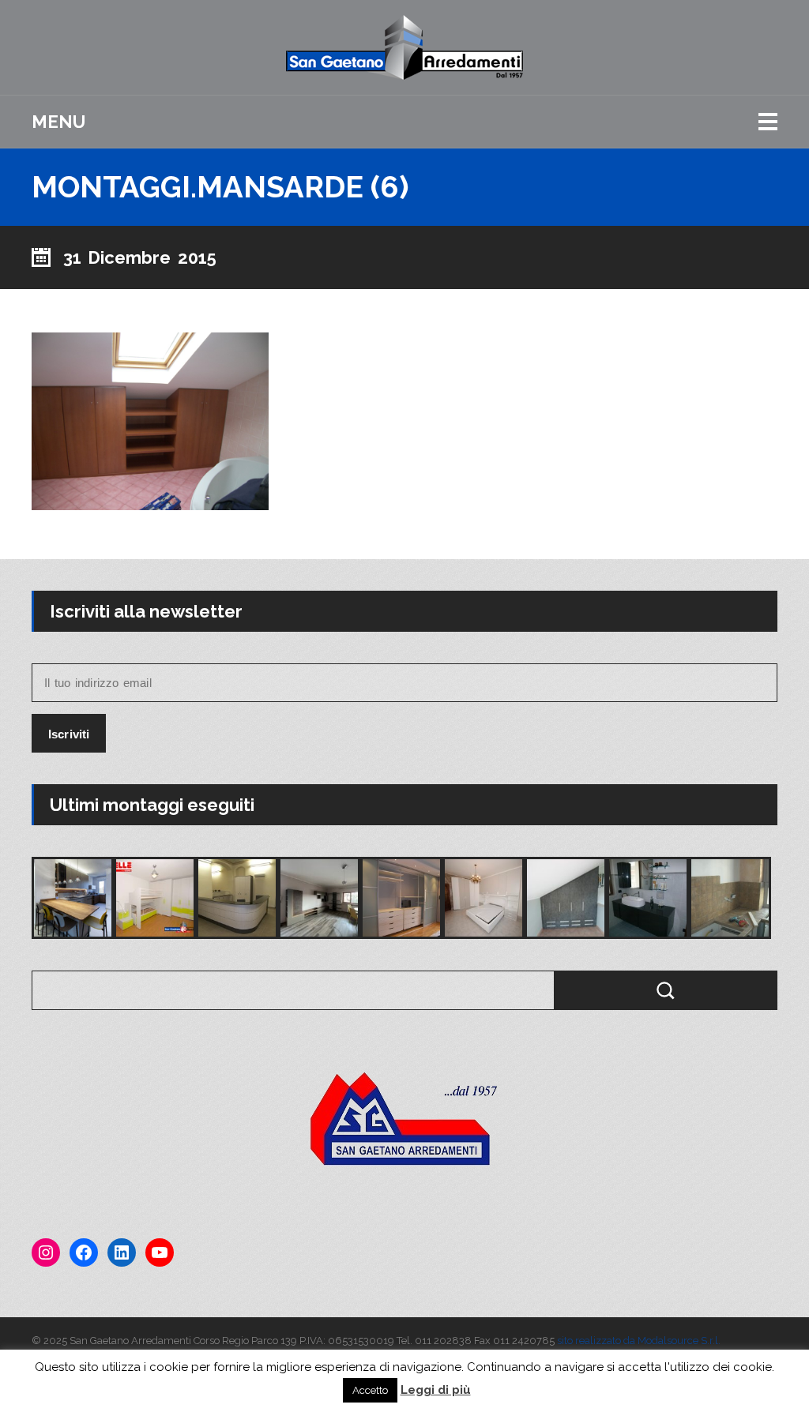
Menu (58, 121)
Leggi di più (436, 1390)
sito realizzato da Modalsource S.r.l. (639, 1340)
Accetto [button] (370, 1390)
